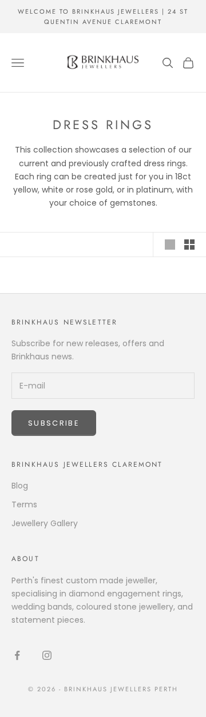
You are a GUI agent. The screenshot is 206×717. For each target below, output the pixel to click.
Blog (19, 485)
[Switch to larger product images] (170, 245)
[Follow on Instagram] (47, 655)
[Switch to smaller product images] (189, 245)
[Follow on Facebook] (17, 655)
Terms (24, 504)
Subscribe (54, 423)
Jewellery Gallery (44, 523)
